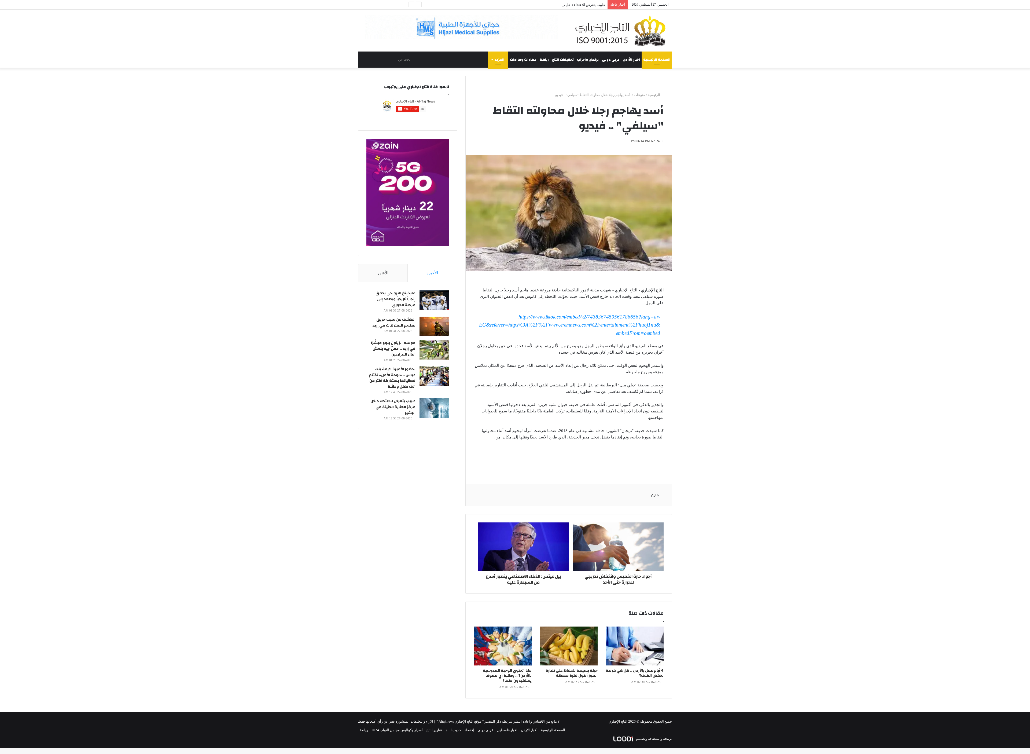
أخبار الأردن (631, 59)
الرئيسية (654, 95)
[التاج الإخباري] (622, 30)
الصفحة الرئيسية (656, 59)
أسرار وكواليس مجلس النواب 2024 (397, 730)
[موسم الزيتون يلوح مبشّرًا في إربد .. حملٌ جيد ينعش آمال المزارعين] (434, 350)
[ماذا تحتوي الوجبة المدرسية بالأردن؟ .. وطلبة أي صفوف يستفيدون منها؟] (503, 646)
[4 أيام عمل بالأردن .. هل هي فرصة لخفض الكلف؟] (635, 646)
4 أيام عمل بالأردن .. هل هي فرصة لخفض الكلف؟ (635, 673)
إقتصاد (469, 730)
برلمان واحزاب (588, 59)
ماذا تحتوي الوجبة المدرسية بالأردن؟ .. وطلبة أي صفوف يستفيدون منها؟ (507, 675)
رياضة (544, 59)
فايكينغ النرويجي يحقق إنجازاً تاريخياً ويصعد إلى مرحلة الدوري (395, 299)
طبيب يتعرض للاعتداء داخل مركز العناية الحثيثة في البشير (563, 5)
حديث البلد (453, 730)
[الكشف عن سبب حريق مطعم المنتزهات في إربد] (434, 326)
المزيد (499, 59)
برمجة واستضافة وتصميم (653, 739)
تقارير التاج (434, 730)
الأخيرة (432, 273)
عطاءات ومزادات (523, 59)
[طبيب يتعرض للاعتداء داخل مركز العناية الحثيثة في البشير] (434, 408)
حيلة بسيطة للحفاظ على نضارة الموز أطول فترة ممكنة (572, 673)
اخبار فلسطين (507, 730)
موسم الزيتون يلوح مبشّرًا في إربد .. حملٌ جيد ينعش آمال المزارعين (393, 348)
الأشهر (382, 273)
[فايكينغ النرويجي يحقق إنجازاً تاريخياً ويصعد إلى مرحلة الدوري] (434, 300)
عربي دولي (611, 59)
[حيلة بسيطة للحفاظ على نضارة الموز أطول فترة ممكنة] (569, 646)
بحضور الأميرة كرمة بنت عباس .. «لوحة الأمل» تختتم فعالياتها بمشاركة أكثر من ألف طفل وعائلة (392, 378)
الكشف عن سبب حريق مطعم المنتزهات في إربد (393, 322)
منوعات (639, 95)
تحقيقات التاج (563, 59)
